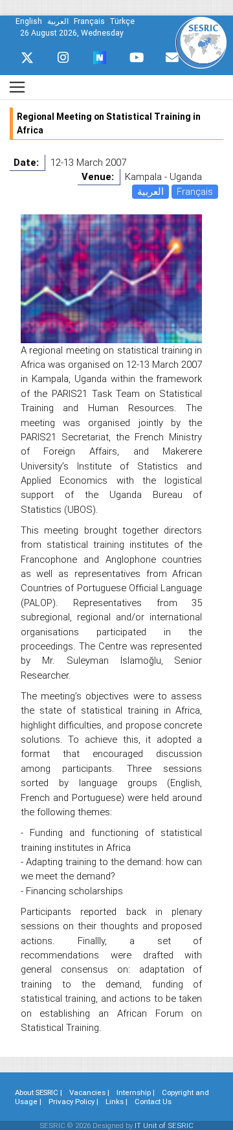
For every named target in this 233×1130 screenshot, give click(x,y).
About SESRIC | (38, 1092)
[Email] (172, 58)
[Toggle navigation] (17, 87)
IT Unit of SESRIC (164, 1125)
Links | (116, 1101)
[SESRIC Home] (201, 42)
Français (195, 191)
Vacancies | (89, 1092)
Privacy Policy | (73, 1101)
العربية (150, 191)
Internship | (135, 1092)
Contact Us (153, 1101)
